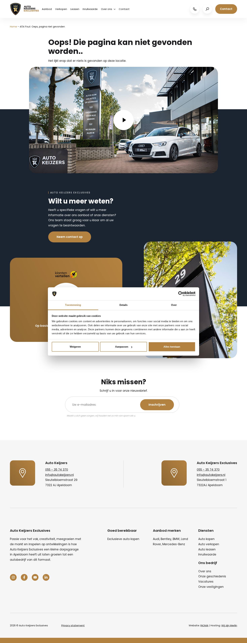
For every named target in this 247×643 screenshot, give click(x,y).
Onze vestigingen (211, 587)
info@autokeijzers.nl (59, 475)
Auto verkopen (208, 544)
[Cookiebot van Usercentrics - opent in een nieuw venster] (180, 293)
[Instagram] (13, 577)
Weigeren (75, 346)
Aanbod (47, 9)
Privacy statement (73, 625)
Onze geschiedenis (212, 576)
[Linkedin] (46, 577)
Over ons (106, 9)
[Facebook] (24, 577)
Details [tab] (123, 304)
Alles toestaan (171, 346)
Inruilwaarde (90, 9)
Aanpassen (121, 346)
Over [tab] (174, 304)
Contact (124, 9)
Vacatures (205, 582)
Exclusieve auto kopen (123, 539)
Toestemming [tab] (73, 304)
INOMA (204, 625)
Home (13, 26)
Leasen (74, 9)
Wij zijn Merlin (229, 625)
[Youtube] (35, 577)
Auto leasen (207, 549)
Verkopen (61, 9)
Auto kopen (206, 539)
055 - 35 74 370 (56, 470)
